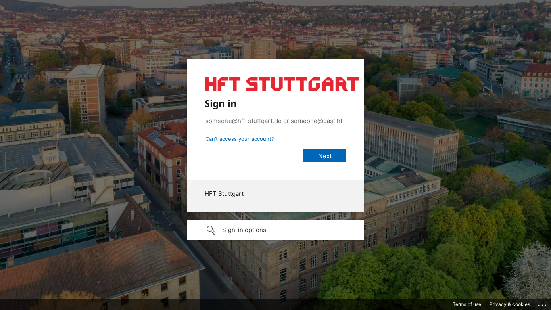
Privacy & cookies (509, 304)
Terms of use (467, 304)
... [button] (543, 303)
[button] (275, 230)
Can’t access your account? (239, 139)
